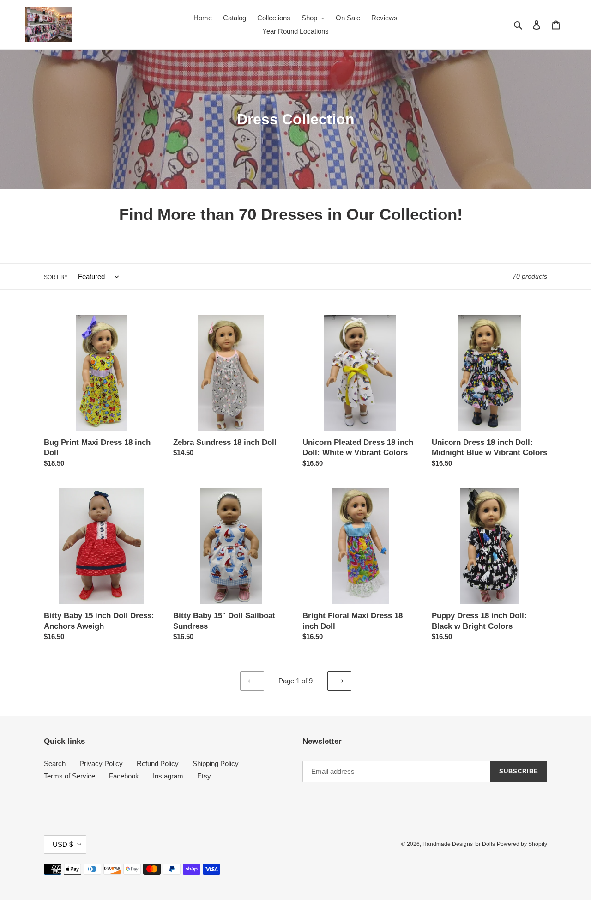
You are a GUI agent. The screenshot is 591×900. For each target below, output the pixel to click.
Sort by (56, 277)
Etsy (204, 776)
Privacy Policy (101, 763)
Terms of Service (69, 776)
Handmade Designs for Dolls (458, 844)
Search (55, 763)
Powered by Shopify (522, 844)
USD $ (63, 844)
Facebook (124, 776)
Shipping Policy (216, 763)
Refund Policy (158, 763)
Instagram (168, 776)
